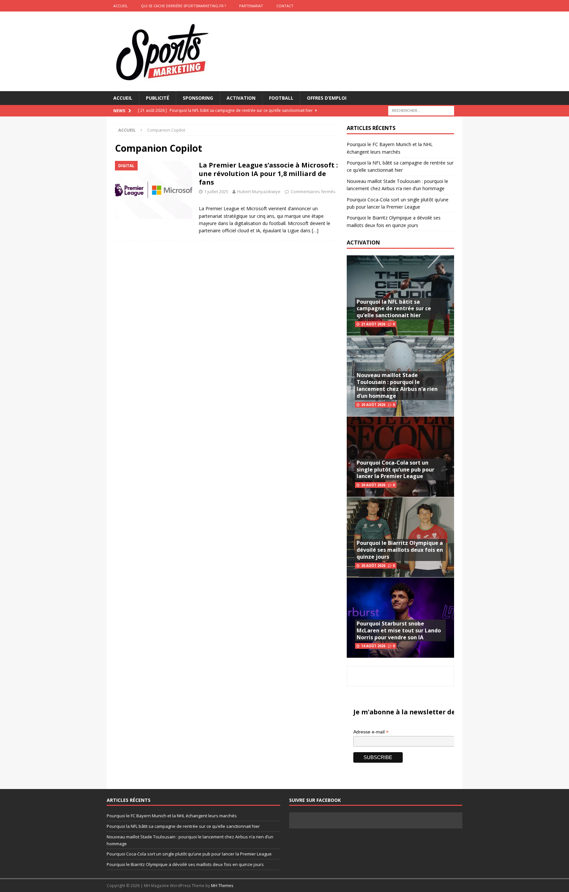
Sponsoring (198, 98)
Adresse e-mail (371, 732)
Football (281, 98)
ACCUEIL (120, 5)
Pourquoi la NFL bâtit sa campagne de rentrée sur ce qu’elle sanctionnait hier (394, 308)
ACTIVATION (363, 242)
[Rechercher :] (421, 110)
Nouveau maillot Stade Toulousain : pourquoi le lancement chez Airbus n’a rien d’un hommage (397, 385)
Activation (241, 98)
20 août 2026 (373, 404)
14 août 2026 (373, 646)
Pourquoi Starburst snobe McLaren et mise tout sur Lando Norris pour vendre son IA (399, 630)
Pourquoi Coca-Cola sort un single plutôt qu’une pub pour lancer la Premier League (395, 469)
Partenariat (251, 5)
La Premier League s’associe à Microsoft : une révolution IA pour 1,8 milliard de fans (268, 174)
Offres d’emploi (326, 98)
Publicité (157, 98)
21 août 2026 (373, 324)
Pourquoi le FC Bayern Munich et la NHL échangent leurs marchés (172, 816)
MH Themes (222, 885)
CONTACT (284, 5)
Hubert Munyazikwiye (259, 191)
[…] (315, 230)
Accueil (122, 98)
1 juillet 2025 (216, 191)
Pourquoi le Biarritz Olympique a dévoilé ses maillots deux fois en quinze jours (400, 549)
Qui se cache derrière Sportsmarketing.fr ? (183, 5)
